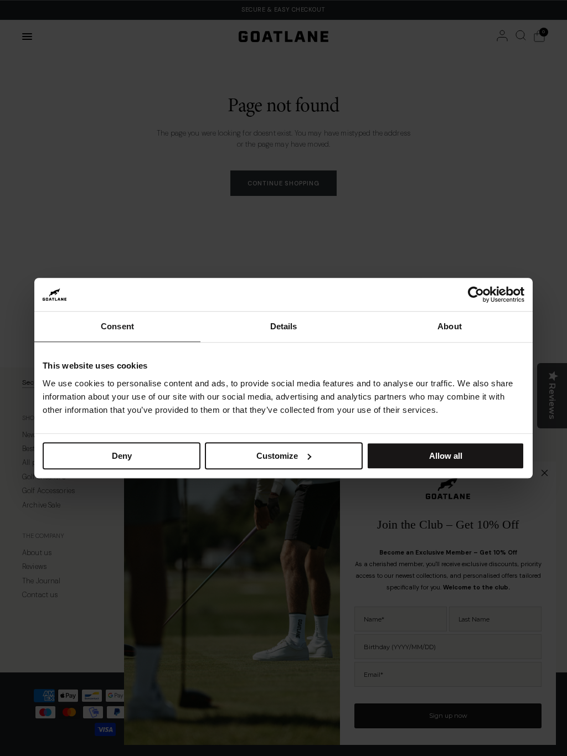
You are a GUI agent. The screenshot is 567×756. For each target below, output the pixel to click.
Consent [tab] (117, 326)
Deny (122, 455)
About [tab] (449, 326)
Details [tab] (283, 326)
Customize (277, 455)
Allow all (445, 455)
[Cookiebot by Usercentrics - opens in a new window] (475, 294)
